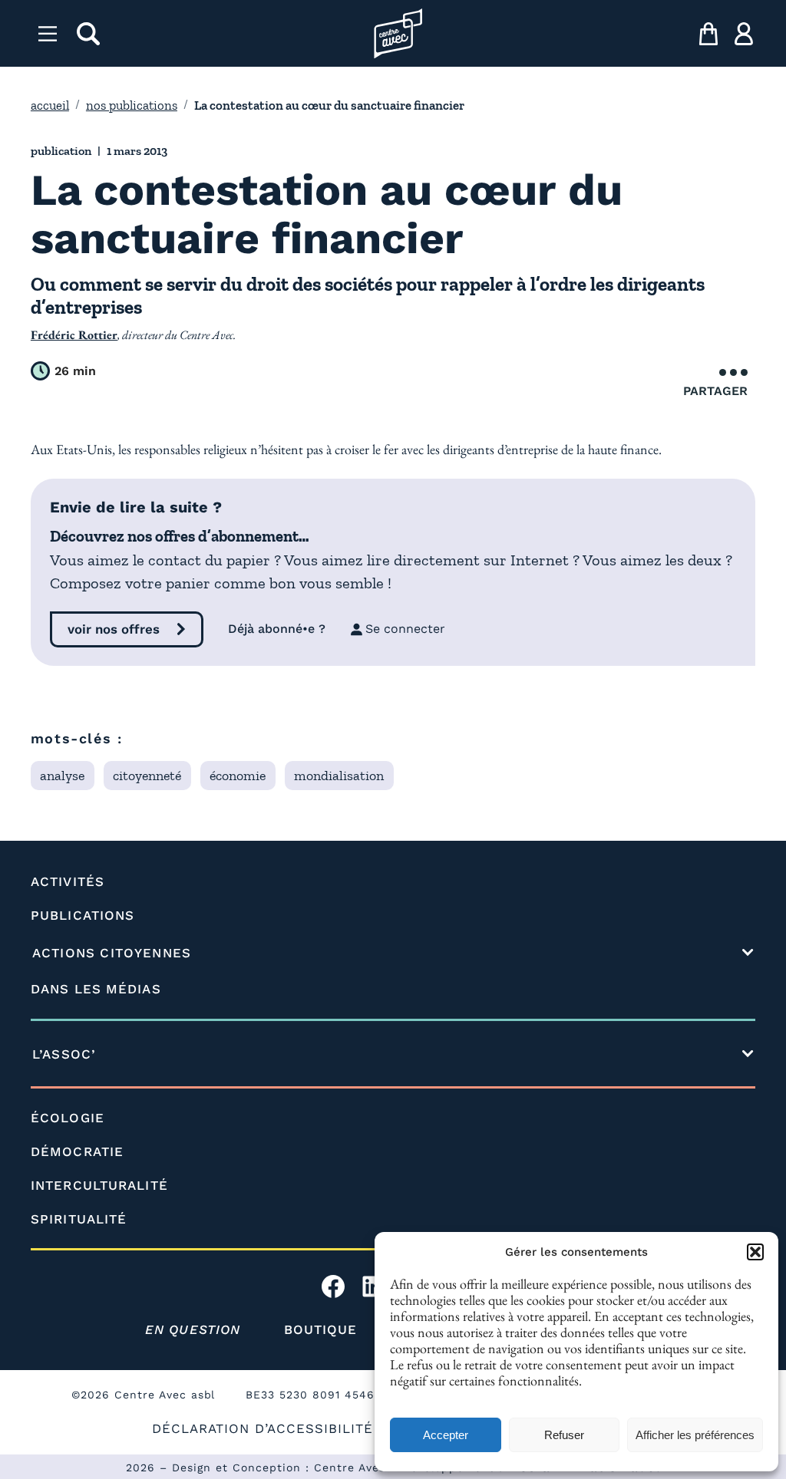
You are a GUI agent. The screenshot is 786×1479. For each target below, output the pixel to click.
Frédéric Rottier (74, 335)
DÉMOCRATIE (77, 1151)
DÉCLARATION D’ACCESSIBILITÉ (262, 1428)
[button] (755, 1252)
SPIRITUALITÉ (79, 1219)
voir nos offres (114, 629)
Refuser (564, 1434)
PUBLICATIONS (82, 915)
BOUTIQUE (321, 1329)
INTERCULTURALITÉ (99, 1185)
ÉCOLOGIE (67, 1117)
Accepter (445, 1434)
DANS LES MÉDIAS (96, 988)
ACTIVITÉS (67, 881)
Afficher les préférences (695, 1434)
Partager (715, 391)
